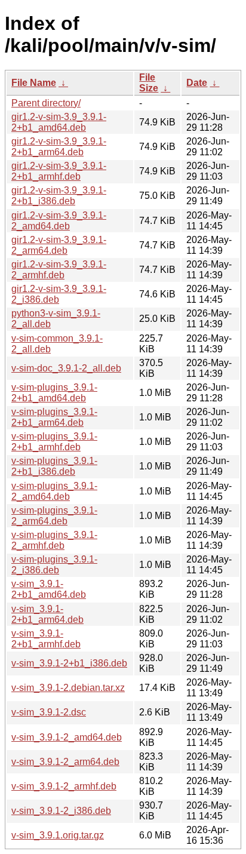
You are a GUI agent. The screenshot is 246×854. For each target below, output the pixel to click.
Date (196, 83)
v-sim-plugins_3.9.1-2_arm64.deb (54, 515)
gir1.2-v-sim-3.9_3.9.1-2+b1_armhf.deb (58, 171)
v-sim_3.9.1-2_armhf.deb (63, 786)
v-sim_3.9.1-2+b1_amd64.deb (48, 589)
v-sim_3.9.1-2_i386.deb (61, 811)
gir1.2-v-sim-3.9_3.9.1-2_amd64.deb (58, 220)
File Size (148, 82)
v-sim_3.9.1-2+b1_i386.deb (69, 663)
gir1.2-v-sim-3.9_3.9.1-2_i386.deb (58, 294)
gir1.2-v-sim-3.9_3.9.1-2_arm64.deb (58, 245)
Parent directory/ (46, 103)
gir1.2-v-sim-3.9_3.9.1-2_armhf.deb (58, 269)
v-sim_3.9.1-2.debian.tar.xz (68, 688)
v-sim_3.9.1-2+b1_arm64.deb (47, 614)
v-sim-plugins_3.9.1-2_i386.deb (54, 564)
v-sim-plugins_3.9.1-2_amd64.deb (54, 491)
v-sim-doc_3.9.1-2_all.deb (66, 368)
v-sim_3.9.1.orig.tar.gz (57, 835)
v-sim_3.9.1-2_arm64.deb (65, 762)
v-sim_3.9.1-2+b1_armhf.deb (46, 638)
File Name (33, 83)
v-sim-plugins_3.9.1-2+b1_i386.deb (54, 466)
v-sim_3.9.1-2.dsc (48, 712)
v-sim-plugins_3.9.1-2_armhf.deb (54, 540)
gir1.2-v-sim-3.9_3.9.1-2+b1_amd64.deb (58, 122)
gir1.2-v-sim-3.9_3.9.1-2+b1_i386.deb (58, 195)
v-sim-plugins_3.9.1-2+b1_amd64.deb (54, 392)
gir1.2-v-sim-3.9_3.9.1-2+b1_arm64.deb (58, 146)
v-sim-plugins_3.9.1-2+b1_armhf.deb (54, 441)
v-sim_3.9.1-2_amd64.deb (66, 737)
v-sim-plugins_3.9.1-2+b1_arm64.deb (54, 417)
